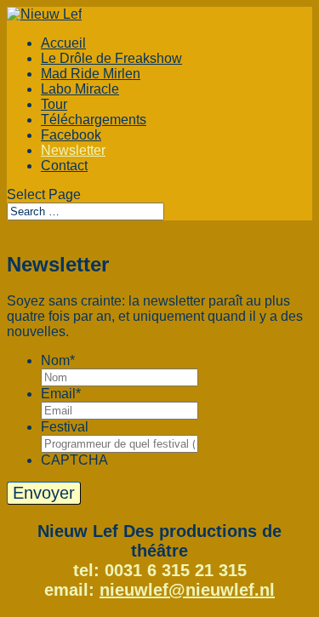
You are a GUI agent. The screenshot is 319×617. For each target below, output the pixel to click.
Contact (64, 165)
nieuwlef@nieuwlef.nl (187, 589)
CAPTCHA (74, 460)
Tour (54, 104)
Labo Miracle (80, 89)
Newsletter (73, 150)
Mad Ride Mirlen (90, 73)
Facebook (71, 135)
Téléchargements (93, 119)
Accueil (63, 43)
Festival (64, 427)
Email (61, 393)
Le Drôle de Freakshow (111, 58)
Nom (58, 360)
